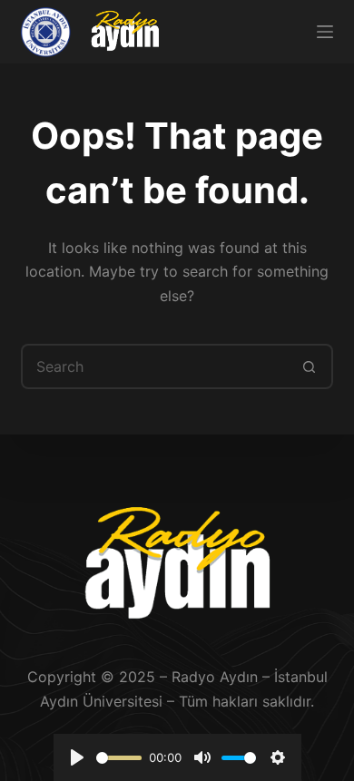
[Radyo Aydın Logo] (124, 31)
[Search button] (310, 366)
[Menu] (325, 32)
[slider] (119, 757)
